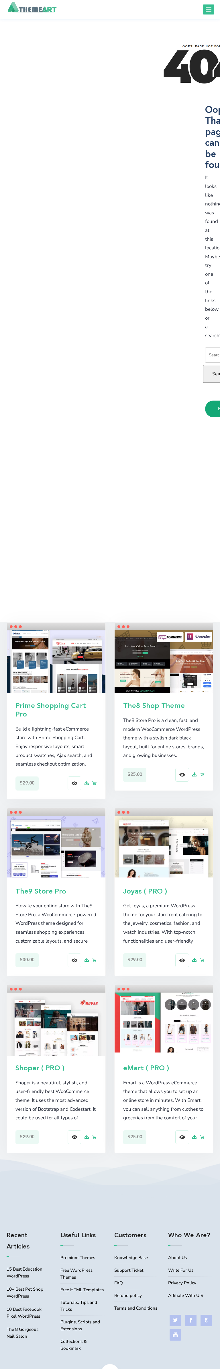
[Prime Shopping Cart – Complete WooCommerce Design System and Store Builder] (56, 666)
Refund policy (128, 1295)
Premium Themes (77, 1258)
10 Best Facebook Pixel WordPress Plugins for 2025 (24, 1313)
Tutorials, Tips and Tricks (78, 1306)
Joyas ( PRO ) (145, 891)
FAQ (118, 1283)
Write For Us (180, 1270)
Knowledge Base (131, 1258)
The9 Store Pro (40, 891)
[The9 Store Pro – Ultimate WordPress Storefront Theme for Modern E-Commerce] (56, 846)
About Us (177, 1258)
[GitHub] (206, 1320)
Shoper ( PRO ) (39, 1068)
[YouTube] (175, 1335)
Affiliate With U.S (185, 1295)
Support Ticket (128, 1270)
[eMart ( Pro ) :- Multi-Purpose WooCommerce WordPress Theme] (164, 1022)
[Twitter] (175, 1320)
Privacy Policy (182, 1283)
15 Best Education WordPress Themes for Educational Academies (24, 1273)
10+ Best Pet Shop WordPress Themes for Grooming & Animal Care (25, 1293)
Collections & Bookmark (73, 1345)
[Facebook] (191, 1320)
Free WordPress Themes (76, 1273)
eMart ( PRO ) (146, 1068)
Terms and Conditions (135, 1308)
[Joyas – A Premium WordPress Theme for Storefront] (164, 846)
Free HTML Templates (82, 1290)
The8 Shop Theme (154, 706)
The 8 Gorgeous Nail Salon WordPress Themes (22, 1333)
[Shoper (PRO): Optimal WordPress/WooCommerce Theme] (56, 1029)
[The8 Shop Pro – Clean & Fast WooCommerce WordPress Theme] (164, 666)
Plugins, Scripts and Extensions (80, 1325)
